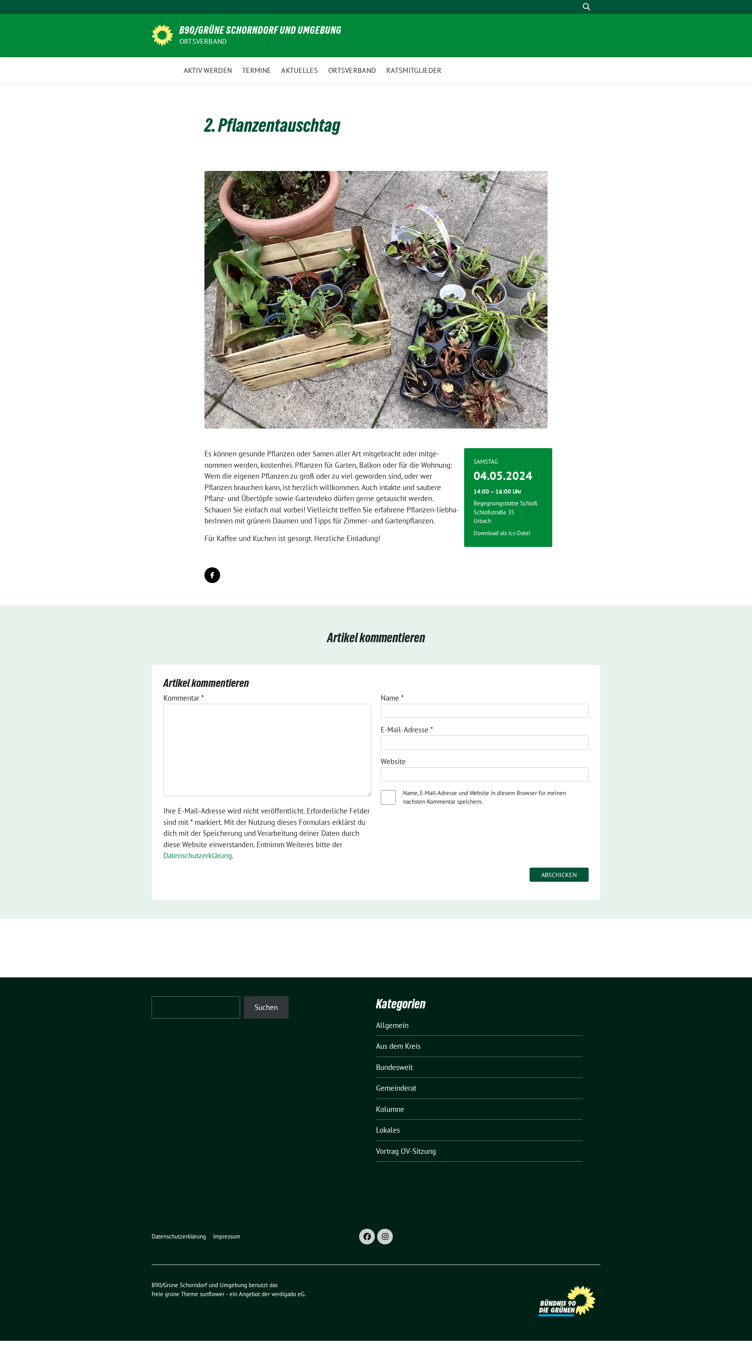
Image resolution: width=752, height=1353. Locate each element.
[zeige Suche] (586, 7)
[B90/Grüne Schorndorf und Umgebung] (162, 34)
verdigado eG (287, 1294)
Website (393, 761)
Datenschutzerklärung (197, 855)
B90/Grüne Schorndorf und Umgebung (260, 30)
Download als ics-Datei (502, 533)
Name (392, 698)
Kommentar (183, 698)
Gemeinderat (396, 1088)
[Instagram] (385, 1236)
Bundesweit (394, 1067)
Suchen (266, 1007)
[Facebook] (367, 1236)
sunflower (212, 1294)
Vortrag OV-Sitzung (406, 1151)
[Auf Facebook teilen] (212, 575)
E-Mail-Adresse (407, 729)
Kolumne (390, 1109)
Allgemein (392, 1025)
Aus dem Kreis (398, 1046)
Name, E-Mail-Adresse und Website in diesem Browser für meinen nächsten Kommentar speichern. (484, 797)
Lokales (388, 1130)
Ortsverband (203, 41)
